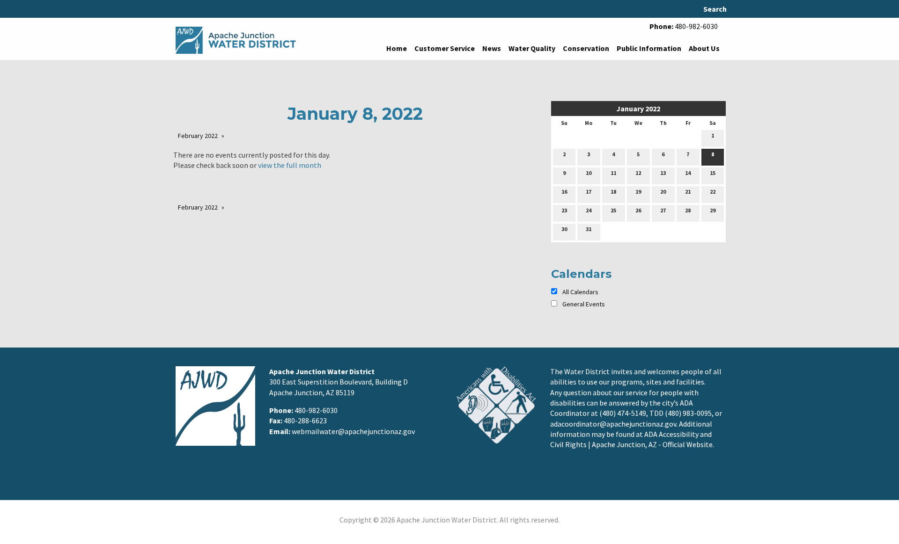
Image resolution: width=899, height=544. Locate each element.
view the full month (289, 165)
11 (613, 172)
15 (712, 172)
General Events (583, 304)
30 (564, 228)
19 (638, 191)
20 (663, 191)
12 (638, 172)
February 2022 (198, 135)
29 (712, 210)
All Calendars (579, 292)
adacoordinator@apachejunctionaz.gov (613, 423)
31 (588, 228)
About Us (704, 48)
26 (638, 210)
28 (688, 210)
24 (588, 210)
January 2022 (638, 108)
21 (688, 191)
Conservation (586, 48)
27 (663, 210)
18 (613, 191)
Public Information (649, 48)
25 (613, 210)
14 (688, 172)
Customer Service (444, 48)
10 (588, 172)
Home (396, 48)
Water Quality (531, 48)
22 (712, 191)
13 (663, 172)
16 (564, 191)
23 (564, 210)
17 (588, 191)
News (491, 48)
